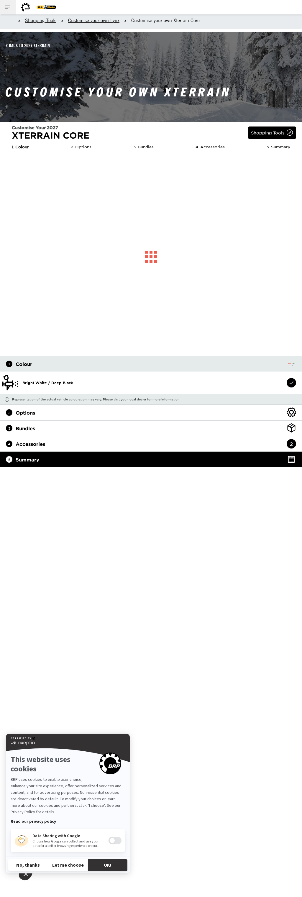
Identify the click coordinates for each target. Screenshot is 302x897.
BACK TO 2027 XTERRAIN (29, 45)
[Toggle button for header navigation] (8, 7)
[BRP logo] (25, 7)
